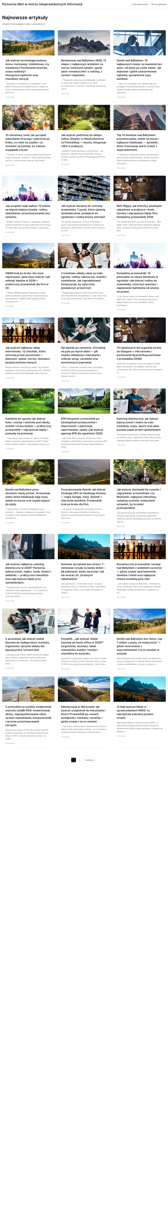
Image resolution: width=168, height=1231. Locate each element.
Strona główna (158, 4)
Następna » (90, 760)
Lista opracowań (140, 4)
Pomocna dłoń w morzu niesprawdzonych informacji (42, 4)
